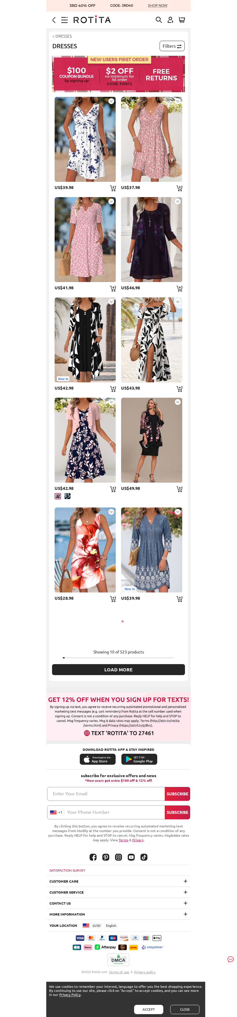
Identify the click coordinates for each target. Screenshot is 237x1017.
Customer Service (66, 892)
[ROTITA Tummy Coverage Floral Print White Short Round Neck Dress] (85, 549)
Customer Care (63, 881)
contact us (60, 903)
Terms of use (119, 972)
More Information (67, 914)
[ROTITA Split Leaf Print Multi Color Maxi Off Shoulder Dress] (151, 339)
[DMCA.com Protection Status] (118, 960)
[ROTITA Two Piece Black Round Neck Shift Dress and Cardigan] (151, 440)
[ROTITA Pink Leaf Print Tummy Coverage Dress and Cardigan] (85, 440)
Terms (123, 840)
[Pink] (58, 496)
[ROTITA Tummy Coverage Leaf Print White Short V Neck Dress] (85, 139)
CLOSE (185, 1009)
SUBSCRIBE (177, 794)
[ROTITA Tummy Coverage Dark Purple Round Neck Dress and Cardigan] (151, 239)
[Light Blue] (67, 496)
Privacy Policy (70, 994)
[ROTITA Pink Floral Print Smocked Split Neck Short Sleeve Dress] (85, 239)
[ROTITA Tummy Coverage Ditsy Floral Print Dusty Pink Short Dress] (151, 139)
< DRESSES (62, 36)
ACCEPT (148, 1009)
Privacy (138, 840)
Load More (118, 669)
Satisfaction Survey (67, 870)
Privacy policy (144, 972)
